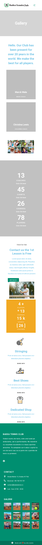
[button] (13, 280)
